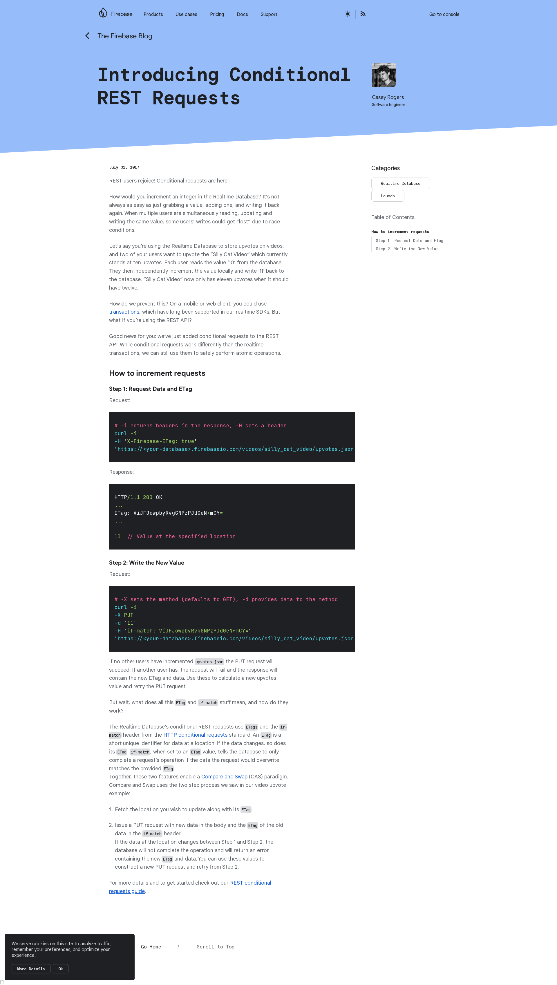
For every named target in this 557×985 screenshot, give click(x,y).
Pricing (217, 14)
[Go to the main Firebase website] (103, 11)
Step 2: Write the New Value (407, 248)
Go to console (444, 14)
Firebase (122, 14)
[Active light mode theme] (348, 14)
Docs (242, 14)
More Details (31, 968)
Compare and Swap (224, 776)
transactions (124, 312)
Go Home (151, 947)
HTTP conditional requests (195, 735)
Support (269, 14)
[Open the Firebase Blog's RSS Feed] (361, 14)
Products (153, 14)
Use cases (186, 14)
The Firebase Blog (124, 36)
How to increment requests (400, 231)
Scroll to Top (216, 947)
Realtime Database (400, 183)
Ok (60, 968)
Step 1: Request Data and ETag (409, 240)
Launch (388, 195)
